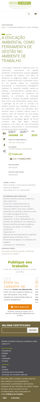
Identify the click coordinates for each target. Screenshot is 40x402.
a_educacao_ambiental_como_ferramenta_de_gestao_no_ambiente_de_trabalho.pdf (20, 159)
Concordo (15, 398)
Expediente (6, 351)
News (4, 356)
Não (5, 398)
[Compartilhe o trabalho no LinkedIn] (4, 133)
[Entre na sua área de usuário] (35, 14)
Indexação (6, 358)
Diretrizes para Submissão (12, 372)
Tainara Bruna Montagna (20, 149)
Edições (5, 353)
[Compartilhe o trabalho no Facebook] (4, 145)
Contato (5, 361)
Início (3, 27)
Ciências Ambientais (17, 142)
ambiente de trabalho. (11, 254)
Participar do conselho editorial (14, 375)
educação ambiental (10, 251)
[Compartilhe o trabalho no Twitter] (4, 139)
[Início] (20, 6)
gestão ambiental (26, 251)
